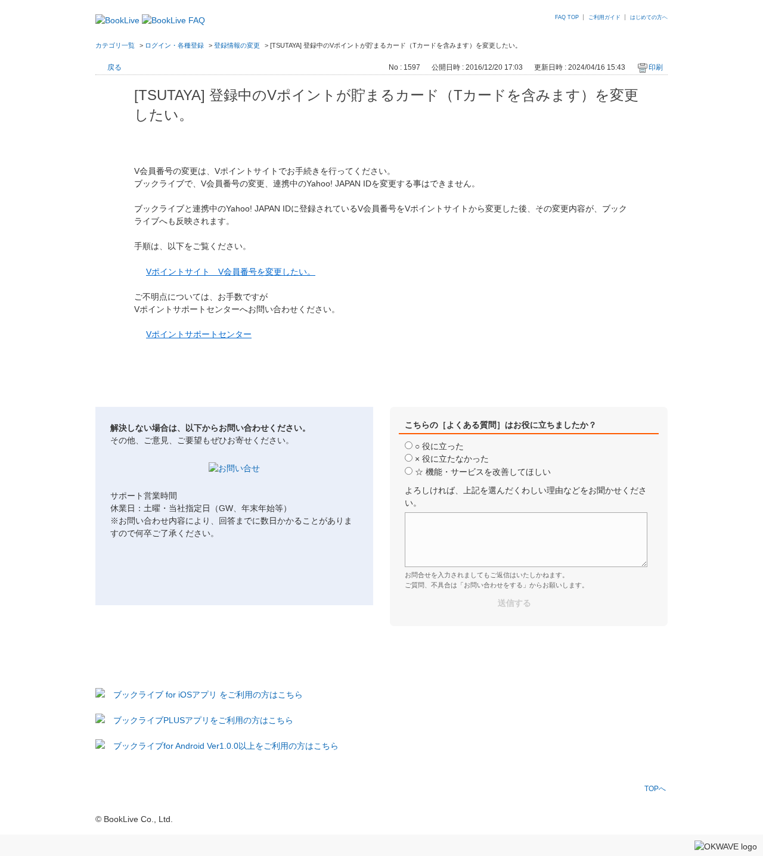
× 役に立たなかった (452, 458)
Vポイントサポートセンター (199, 334)
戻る (114, 67)
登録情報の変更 (237, 45)
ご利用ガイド (604, 17)
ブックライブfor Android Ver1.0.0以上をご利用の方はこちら (226, 746)
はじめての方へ (649, 17)
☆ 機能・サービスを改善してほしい (483, 472)
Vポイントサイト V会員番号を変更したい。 (230, 271)
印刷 (656, 67)
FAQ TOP (567, 17)
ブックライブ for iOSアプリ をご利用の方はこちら (208, 694)
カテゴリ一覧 (115, 45)
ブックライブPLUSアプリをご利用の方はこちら (203, 720)
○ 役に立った (439, 446)
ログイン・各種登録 (174, 45)
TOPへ (655, 788)
